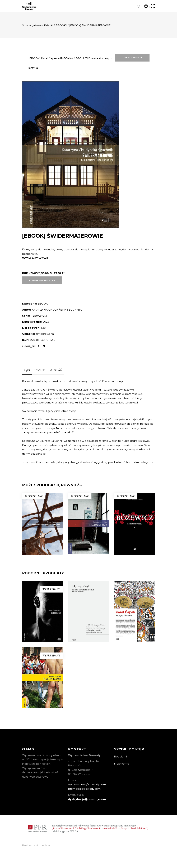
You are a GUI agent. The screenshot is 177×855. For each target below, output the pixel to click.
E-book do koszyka (42, 280)
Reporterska (39, 315)
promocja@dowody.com (84, 788)
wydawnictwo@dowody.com (87, 784)
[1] (146, 6)
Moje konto (121, 763)
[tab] (27, 370)
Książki (48, 25)
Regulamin (121, 756)
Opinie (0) (55, 370)
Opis (27, 370)
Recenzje (39, 370)
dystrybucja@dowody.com (87, 799)
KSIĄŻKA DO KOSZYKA (88, 659)
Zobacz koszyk (132, 57)
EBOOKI (61, 25)
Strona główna (31, 25)
